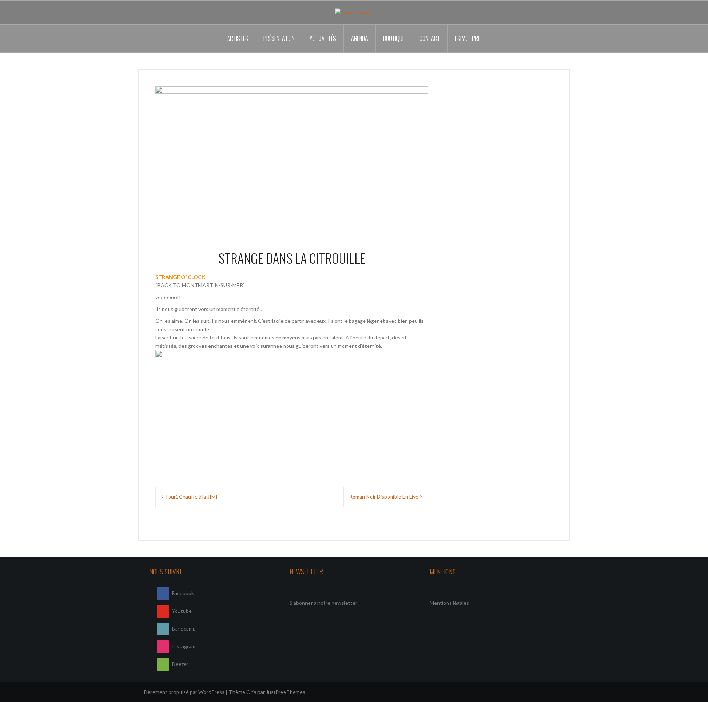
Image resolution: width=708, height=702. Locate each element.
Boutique (394, 38)
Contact (430, 38)
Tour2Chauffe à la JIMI (191, 496)
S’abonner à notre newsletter (323, 603)
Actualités (323, 38)
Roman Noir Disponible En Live (384, 496)
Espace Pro (468, 38)
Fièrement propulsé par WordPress (184, 692)
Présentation (279, 38)
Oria (251, 692)
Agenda (359, 38)
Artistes (237, 38)
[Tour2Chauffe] (354, 12)
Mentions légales (449, 603)
